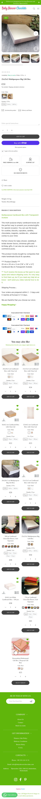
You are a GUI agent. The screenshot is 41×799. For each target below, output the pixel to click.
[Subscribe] (31, 701)
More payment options (20, 147)
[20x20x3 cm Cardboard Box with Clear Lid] (10, 357)
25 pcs (5, 383)
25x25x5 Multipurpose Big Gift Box (30, 537)
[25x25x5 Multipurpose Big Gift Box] (30, 524)
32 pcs (13, 556)
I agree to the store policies (11, 151)
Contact (20, 722)
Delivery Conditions (20, 741)
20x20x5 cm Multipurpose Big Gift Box (10, 482)
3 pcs (6, 553)
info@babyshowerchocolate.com (23, 764)
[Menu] (38, 9)
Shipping (11, 87)
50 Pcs (9, 104)
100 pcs (15, 383)
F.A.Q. (20, 747)
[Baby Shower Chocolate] (14, 8)
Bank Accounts (21, 726)
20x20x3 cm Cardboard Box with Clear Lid (10, 370)
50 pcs (10, 383)
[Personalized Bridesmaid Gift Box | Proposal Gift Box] (20, 646)
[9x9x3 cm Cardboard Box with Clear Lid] (10, 413)
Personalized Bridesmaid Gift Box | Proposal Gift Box (20, 660)
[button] (36, 33)
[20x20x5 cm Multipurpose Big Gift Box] (10, 469)
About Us (20, 719)
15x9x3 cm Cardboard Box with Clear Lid (30, 426)
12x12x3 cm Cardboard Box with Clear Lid (30, 482)
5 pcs (10, 553)
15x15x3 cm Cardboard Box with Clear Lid (30, 370)
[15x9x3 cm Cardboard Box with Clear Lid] (30, 413)
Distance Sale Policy (20, 738)
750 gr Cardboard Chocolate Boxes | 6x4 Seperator (30, 600)
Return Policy (20, 744)
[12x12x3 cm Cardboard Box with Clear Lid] (30, 469)
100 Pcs (14, 104)
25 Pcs (4, 104)
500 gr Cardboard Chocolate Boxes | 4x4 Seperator (10, 539)
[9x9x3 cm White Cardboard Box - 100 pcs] (10, 585)
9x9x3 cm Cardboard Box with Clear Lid (10, 426)
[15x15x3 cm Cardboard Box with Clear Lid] (30, 357)
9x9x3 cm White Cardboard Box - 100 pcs (10, 598)
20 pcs (8, 556)
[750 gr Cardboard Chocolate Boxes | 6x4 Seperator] (30, 585)
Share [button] (5, 180)
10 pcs (14, 553)
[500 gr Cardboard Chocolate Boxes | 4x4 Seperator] (10, 524)
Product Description (11, 210)
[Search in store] (34, 9)
